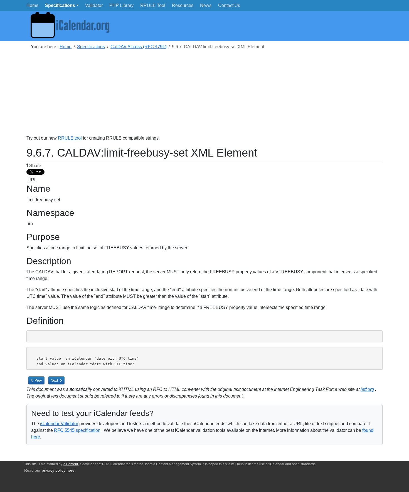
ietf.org (367, 389)
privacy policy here (58, 470)
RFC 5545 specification (77, 430)
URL (31, 179)
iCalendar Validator (59, 423)
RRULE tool (70, 138)
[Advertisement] (193, 96)
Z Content (70, 464)
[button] (61, 5)
